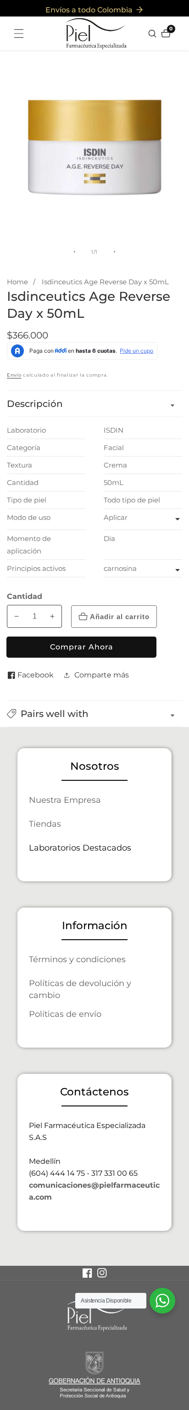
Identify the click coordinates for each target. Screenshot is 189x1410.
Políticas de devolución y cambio (80, 989)
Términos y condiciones (77, 959)
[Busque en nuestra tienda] (153, 33)
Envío (14, 375)
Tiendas (45, 824)
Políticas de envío (65, 1014)
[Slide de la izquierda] (74, 252)
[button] (94, 714)
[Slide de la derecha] (115, 252)
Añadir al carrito (120, 616)
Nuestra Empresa (65, 800)
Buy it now (81, 647)
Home (17, 281)
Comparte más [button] (101, 675)
